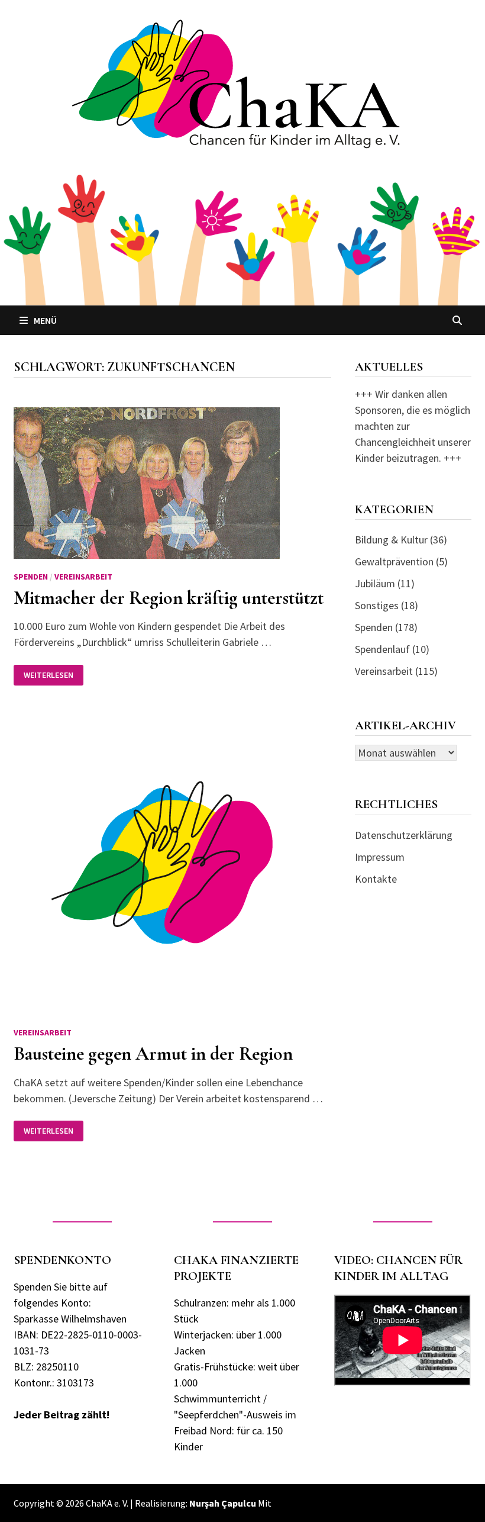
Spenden (31, 576)
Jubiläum (375, 583)
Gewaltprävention (394, 561)
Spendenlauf (382, 649)
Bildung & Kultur (391, 539)
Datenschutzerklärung (403, 835)
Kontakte (376, 879)
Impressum (380, 857)
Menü (45, 320)
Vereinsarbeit (83, 576)
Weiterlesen (50, 675)
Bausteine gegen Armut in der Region (153, 1053)
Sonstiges (377, 605)
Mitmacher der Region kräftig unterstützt (169, 597)
